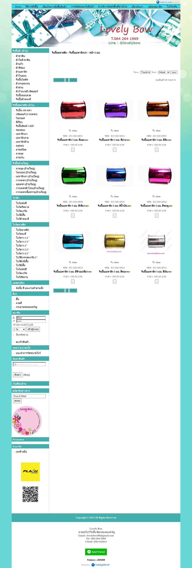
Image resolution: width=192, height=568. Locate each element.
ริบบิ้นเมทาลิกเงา (78, 52)
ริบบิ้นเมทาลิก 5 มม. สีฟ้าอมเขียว (71, 271)
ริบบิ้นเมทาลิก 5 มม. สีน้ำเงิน (112, 205)
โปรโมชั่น (172, 6)
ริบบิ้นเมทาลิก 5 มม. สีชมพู (155, 205)
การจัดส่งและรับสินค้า (82, 6)
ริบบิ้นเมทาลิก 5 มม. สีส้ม (155, 139)
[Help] (26, 374)
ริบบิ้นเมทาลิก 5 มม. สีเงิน (154, 271)
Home (18, 6)
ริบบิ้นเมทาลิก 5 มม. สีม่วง (112, 139)
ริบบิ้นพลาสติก (59, 52)
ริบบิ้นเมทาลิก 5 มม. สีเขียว (71, 205)
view (74, 130)
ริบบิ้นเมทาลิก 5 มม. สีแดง (70, 139)
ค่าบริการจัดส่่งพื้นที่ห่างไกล (112, 6)
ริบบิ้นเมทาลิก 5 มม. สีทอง (112, 271)
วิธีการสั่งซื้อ (31, 6)
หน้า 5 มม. (94, 52)
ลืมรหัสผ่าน (22, 334)
